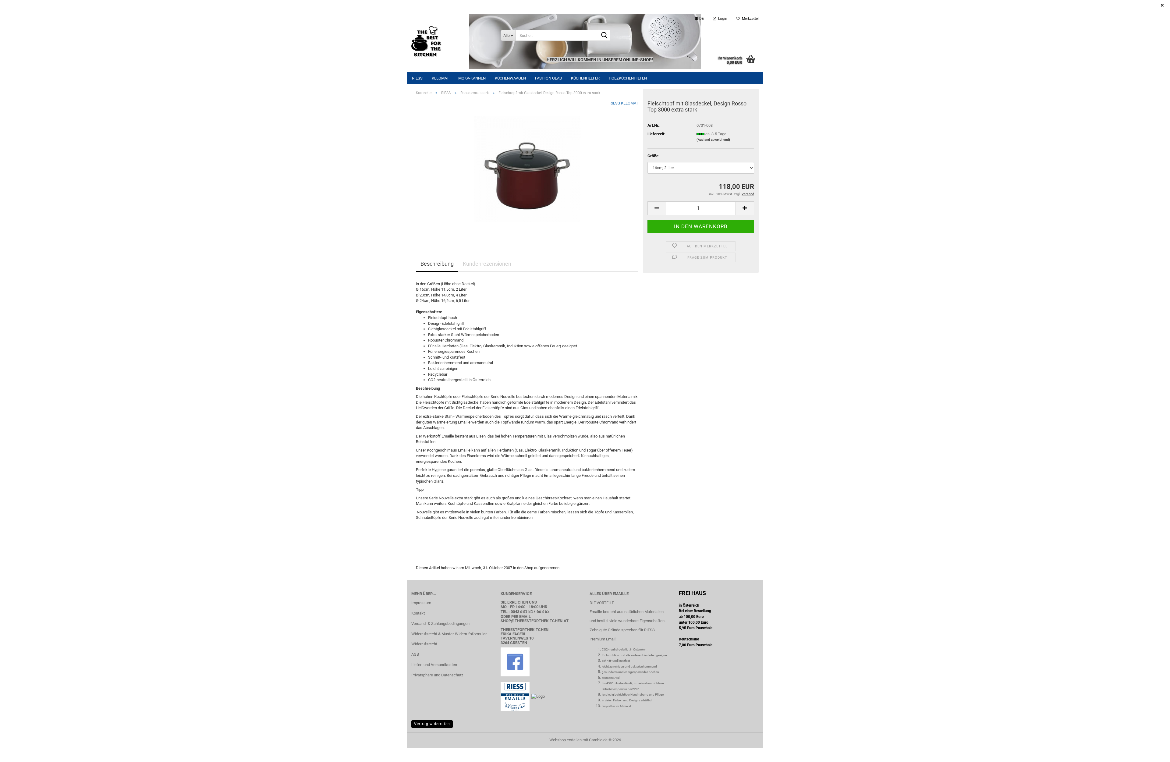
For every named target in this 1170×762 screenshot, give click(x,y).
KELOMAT (440, 78)
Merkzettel (749, 18)
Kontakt (418, 613)
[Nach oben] (1153, 752)
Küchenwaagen (510, 78)
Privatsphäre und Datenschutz (437, 675)
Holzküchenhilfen (628, 78)
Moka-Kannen (472, 78)
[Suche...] (604, 35)
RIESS (417, 78)
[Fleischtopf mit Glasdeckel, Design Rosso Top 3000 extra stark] (527, 168)
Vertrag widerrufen (432, 724)
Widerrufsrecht (424, 644)
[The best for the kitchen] (451, 41)
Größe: (653, 156)
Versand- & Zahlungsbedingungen (440, 623)
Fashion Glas (548, 78)
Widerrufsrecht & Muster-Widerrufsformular (449, 634)
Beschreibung (437, 263)
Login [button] (721, 18)
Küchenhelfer (585, 78)
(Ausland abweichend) (713, 140)
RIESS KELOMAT (623, 103)
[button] (699, 18)
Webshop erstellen (565, 740)
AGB (415, 654)
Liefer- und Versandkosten (434, 664)
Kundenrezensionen (487, 263)
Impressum (421, 603)
